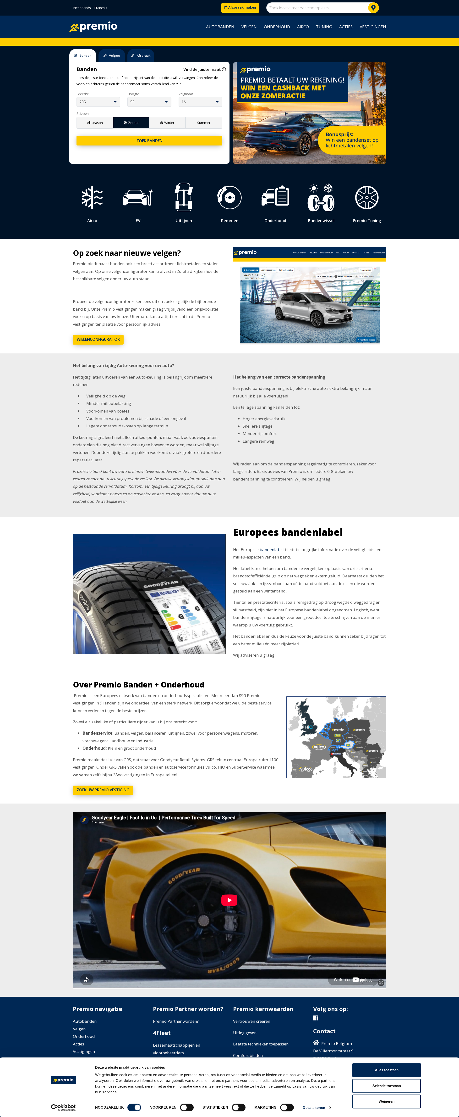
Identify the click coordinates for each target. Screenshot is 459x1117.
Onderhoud (277, 26)
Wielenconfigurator (98, 339)
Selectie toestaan (386, 1086)
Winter (169, 122)
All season (95, 122)
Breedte (82, 94)
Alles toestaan (387, 1070)
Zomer (133, 122)
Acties (346, 26)
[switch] (187, 1107)
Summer (203, 122)
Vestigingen (373, 26)
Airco (303, 26)
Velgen (249, 26)
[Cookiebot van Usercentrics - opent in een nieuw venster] (63, 1107)
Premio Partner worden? (176, 1021)
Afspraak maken (241, 7)
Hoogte (133, 94)
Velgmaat (186, 94)
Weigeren (386, 1101)
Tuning (324, 26)
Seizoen (82, 113)
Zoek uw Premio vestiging (103, 790)
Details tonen (314, 1108)
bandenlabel (272, 549)
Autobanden (220, 26)
